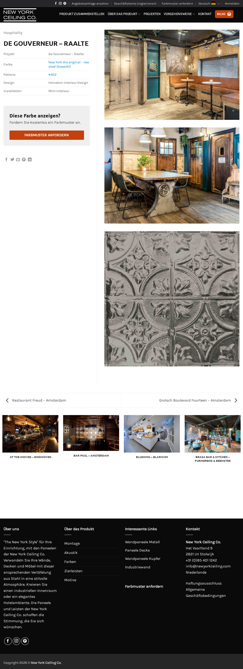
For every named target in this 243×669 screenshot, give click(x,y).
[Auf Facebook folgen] (55, 3)
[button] (224, 14)
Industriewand (137, 567)
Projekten (152, 14)
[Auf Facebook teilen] (6, 160)
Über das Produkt (122, 14)
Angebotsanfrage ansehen (90, 3)
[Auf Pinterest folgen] (64, 3)
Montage (72, 543)
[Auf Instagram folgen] (60, 3)
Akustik (71, 552)
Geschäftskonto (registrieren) (135, 3)
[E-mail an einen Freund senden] (18, 160)
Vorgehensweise (178, 14)
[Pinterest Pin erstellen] (24, 160)
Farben (70, 561)
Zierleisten (73, 571)
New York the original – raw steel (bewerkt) (68, 64)
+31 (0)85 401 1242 (201, 560)
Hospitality (13, 32)
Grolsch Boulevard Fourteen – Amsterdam (195, 400)
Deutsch (204, 3)
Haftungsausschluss (204, 583)
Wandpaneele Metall (142, 542)
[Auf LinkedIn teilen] (30, 160)
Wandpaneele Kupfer (142, 558)
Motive (70, 580)
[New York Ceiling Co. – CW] (27, 15)
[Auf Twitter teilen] (12, 160)
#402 (52, 75)
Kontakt (204, 14)
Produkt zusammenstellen (81, 14)
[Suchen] (237, 26)
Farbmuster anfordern (177, 3)
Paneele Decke (137, 550)
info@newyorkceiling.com (208, 566)
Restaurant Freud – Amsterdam (38, 400)
